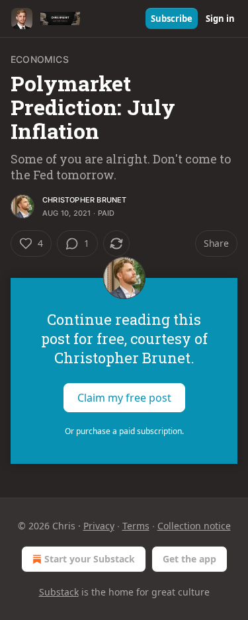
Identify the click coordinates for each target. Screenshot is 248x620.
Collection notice (194, 525)
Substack (59, 592)
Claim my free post (124, 397)
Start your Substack (89, 559)
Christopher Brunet (84, 199)
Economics (40, 59)
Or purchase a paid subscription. (124, 431)
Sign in (220, 18)
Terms (135, 525)
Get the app (189, 559)
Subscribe (171, 18)
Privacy (98, 525)
